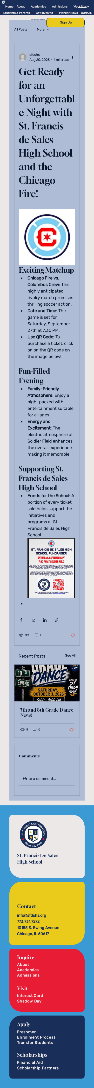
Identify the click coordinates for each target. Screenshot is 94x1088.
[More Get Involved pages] (55, 13)
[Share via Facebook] (21, 620)
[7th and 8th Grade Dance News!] (47, 683)
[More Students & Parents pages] (31, 13)
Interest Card (30, 995)
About (23, 964)
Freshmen (27, 1032)
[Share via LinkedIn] (44, 620)
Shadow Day (29, 1001)
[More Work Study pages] (90, 6)
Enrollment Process (36, 1037)
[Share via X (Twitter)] (33, 620)
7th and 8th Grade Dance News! (47, 712)
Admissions (28, 975)
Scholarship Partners (38, 1068)
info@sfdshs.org (31, 915)
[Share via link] (56, 620)
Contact (26, 906)
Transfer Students (35, 1042)
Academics (28, 970)
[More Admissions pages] (69, 6)
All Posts (20, 29)
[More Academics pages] (48, 6)
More (41, 29)
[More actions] (72, 57)
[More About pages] (26, 6)
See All (70, 655)
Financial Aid (30, 1062)
